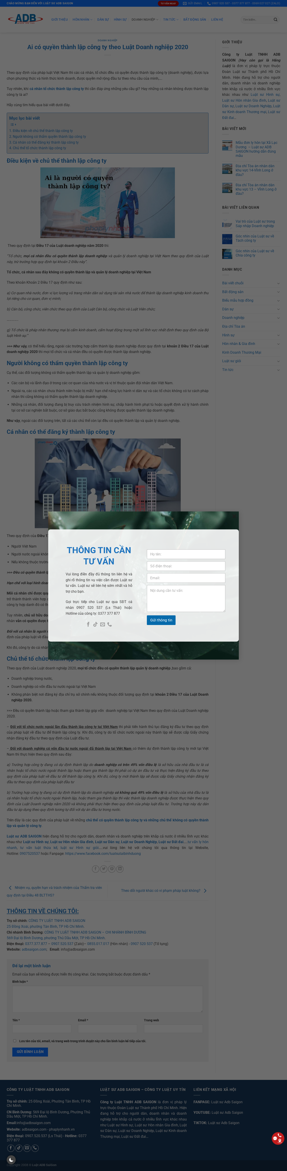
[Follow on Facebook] (88, 624)
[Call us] (109, 624)
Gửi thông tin (161, 620)
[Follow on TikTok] (95, 624)
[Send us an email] (102, 624)
